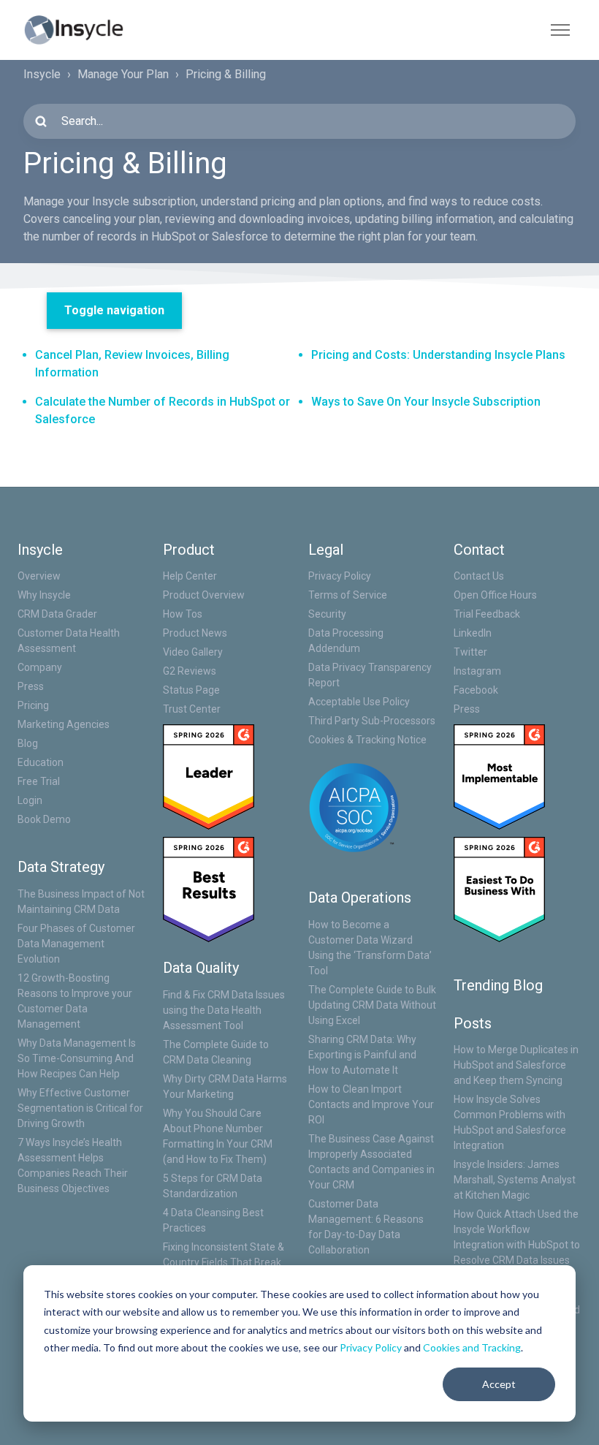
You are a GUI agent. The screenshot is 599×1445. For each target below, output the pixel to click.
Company (40, 667)
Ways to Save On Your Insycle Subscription (426, 402)
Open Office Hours (495, 595)
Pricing (33, 705)
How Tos (182, 614)
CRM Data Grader (57, 614)
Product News (195, 633)
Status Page (191, 690)
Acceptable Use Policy (359, 702)
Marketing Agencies (64, 724)
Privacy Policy (371, 1347)
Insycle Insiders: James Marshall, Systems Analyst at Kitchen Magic (515, 1179)
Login (30, 800)
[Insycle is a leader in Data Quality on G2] (208, 776)
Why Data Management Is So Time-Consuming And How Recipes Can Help (77, 1058)
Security (327, 614)
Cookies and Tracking (472, 1347)
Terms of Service (347, 595)
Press (31, 686)
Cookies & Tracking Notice (367, 740)
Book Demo (44, 819)
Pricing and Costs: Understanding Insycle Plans (438, 355)
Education (41, 762)
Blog (28, 743)
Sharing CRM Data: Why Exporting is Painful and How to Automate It (362, 1055)
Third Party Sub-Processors (371, 721)
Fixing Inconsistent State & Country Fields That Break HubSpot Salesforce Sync (223, 1262)
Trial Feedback (487, 614)
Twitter (470, 652)
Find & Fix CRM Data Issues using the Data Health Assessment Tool (224, 1010)
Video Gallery (193, 652)
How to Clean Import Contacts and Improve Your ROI (371, 1104)
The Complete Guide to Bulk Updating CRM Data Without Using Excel (372, 1005)
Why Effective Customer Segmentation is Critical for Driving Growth (80, 1108)
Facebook (476, 690)
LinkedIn (473, 633)
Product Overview (204, 595)
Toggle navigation (114, 310)
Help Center (190, 576)
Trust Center (192, 709)
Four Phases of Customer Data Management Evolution (76, 943)
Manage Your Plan (123, 74)
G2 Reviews (189, 671)
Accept (499, 1384)
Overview (39, 576)
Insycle (42, 74)
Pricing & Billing (226, 74)
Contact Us (479, 576)
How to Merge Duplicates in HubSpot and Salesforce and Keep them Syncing (516, 1065)
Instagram (477, 671)
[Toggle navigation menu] (560, 30)
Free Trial (39, 781)
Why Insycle (44, 595)
